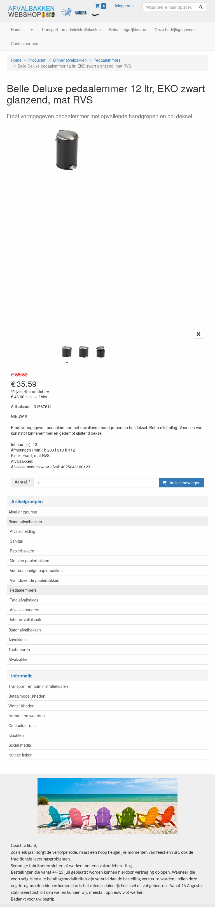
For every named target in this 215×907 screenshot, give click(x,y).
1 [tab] (67, 362)
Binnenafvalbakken (25, 521)
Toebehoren (19, 649)
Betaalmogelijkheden (26, 696)
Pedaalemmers (23, 590)
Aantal (21, 482)
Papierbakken (22, 551)
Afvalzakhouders (24, 609)
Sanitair (16, 541)
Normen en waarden (26, 715)
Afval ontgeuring (22, 512)
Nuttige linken (20, 755)
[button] (124, 5)
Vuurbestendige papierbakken (36, 570)
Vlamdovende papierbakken (34, 580)
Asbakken (17, 639)
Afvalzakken (19, 659)
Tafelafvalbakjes (24, 600)
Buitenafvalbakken (24, 630)
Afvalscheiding (22, 531)
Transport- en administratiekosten (38, 686)
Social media (19, 745)
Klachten (16, 735)
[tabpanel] (66, 351)
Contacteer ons (22, 725)
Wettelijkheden (21, 706)
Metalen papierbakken (29, 560)
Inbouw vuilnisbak (25, 619)
